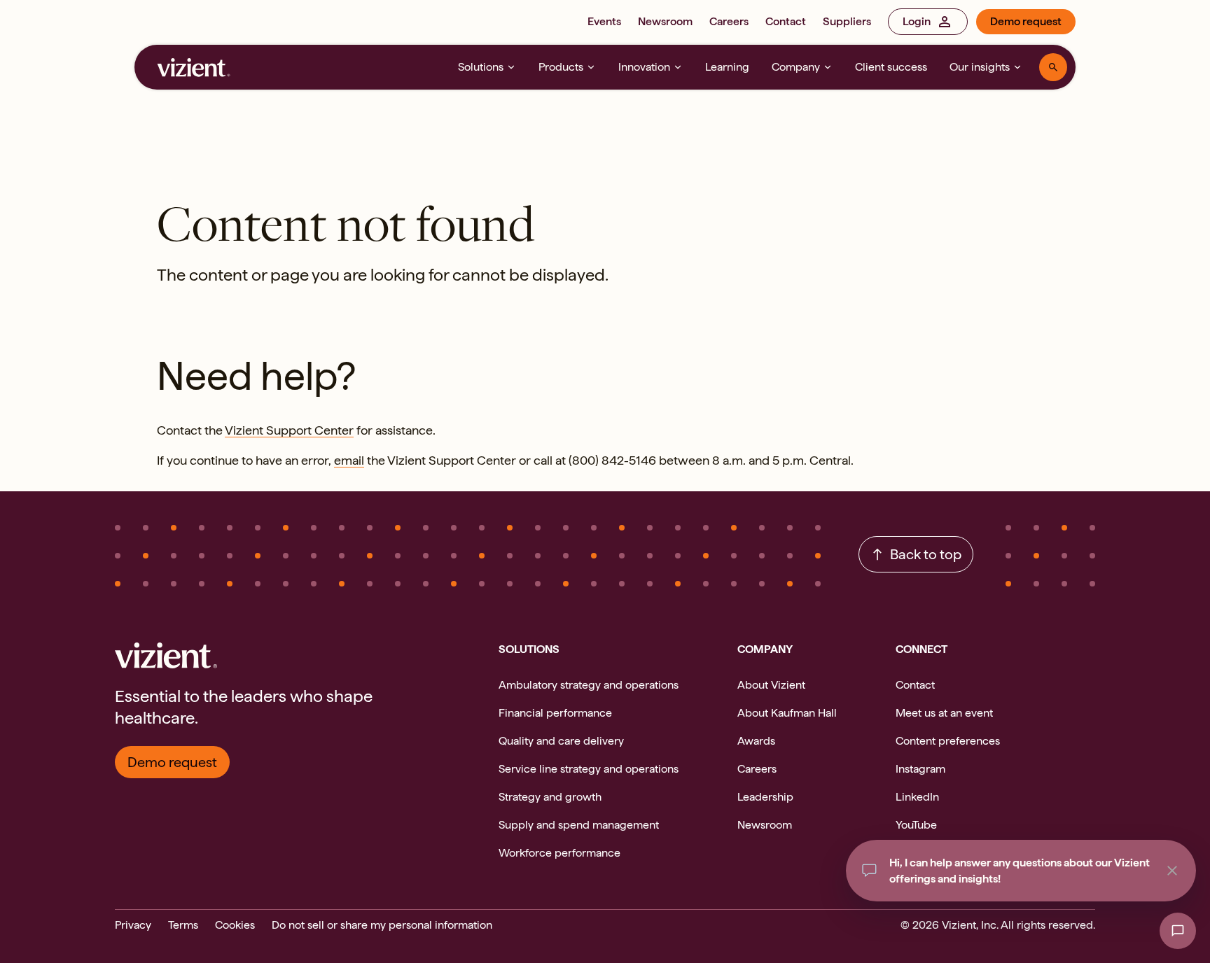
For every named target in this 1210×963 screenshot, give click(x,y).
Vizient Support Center (289, 430)
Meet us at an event (944, 712)
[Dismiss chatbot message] (1172, 870)
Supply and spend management (579, 824)
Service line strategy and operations (589, 768)
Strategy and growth (550, 796)
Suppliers (847, 21)
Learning (727, 66)
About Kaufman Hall (787, 712)
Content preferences (948, 740)
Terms (183, 925)
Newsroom (665, 21)
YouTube (916, 824)
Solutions (480, 66)
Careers (729, 21)
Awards (756, 740)
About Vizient (771, 684)
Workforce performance (559, 852)
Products (560, 66)
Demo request (1026, 21)
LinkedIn (917, 796)
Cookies (235, 925)
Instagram (920, 768)
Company (796, 66)
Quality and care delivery (561, 740)
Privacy (133, 925)
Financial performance (555, 712)
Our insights (980, 66)
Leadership (765, 796)
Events (604, 21)
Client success (891, 66)
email (349, 460)
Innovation (644, 66)
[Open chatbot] (1178, 931)
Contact (785, 21)
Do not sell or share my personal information (382, 925)
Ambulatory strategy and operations (589, 684)
